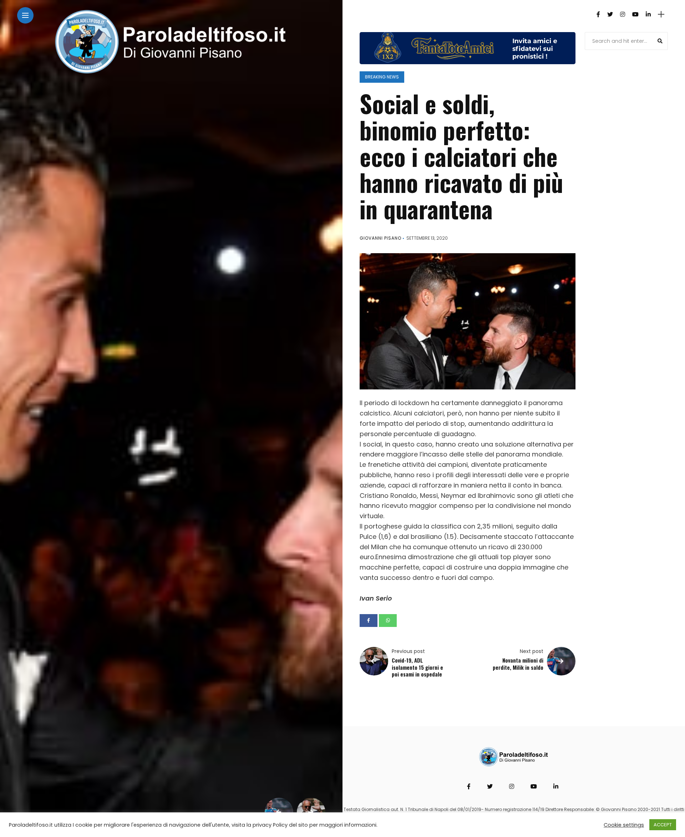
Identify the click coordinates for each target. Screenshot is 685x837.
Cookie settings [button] (624, 825)
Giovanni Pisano (380, 238)
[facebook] (368, 620)
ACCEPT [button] (663, 824)
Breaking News (382, 77)
